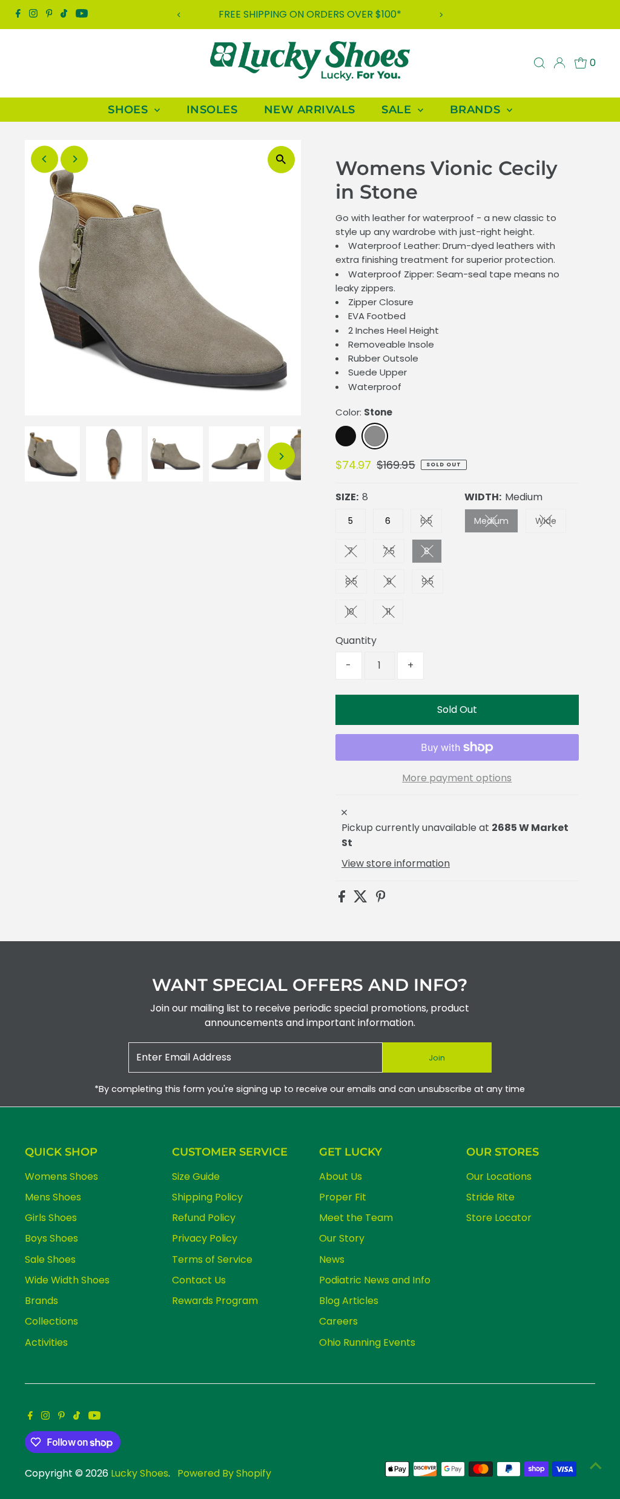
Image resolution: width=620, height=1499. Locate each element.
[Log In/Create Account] (559, 63)
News (332, 1259)
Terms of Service (212, 1259)
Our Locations (499, 1176)
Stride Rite (490, 1197)
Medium (496, 523)
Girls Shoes (51, 1218)
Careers (338, 1321)
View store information (395, 864)
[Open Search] (539, 63)
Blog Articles (348, 1301)
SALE (397, 109)
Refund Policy (204, 1218)
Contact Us (199, 1280)
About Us (340, 1176)
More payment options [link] (457, 778)
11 (394, 614)
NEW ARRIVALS (309, 109)
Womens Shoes (61, 1176)
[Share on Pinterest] (381, 899)
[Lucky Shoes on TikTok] (64, 14)
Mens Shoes (53, 1197)
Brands (41, 1301)
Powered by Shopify (224, 1473)
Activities (46, 1342)
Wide (550, 523)
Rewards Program (215, 1301)
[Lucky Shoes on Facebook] (18, 14)
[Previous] (179, 14)
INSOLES (211, 109)
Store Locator (499, 1218)
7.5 (393, 553)
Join (437, 1058)
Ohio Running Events (367, 1342)
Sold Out (457, 709)
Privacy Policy (204, 1238)
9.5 (432, 583)
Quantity (356, 640)
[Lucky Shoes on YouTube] (82, 14)
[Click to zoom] (281, 159)
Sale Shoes (50, 1259)
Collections (51, 1321)
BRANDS (477, 109)
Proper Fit (342, 1197)
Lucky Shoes (139, 1473)
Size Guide (196, 1176)
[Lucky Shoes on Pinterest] (49, 14)
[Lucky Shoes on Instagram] (33, 14)
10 (356, 614)
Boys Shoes (51, 1238)
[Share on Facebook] (343, 899)
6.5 (431, 523)
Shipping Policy (207, 1197)
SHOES (129, 109)
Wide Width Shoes (67, 1280)
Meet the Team (356, 1218)
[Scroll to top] (596, 1466)
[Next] (440, 14)
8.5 (356, 583)
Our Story (341, 1238)
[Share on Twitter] (362, 899)
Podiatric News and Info (374, 1280)
